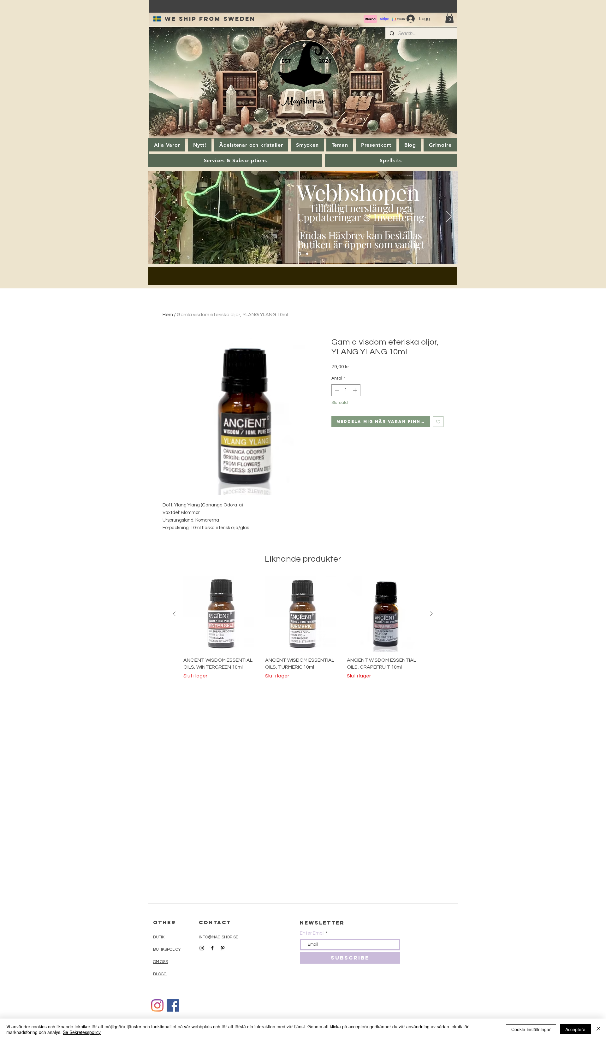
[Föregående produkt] (174, 614)
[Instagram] (157, 1005)
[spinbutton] (346, 390)
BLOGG (160, 974)
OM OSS (160, 962)
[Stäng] (598, 1029)
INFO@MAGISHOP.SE (218, 937)
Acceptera (575, 1029)
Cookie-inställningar (531, 1029)
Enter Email (312, 933)
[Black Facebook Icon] (212, 948)
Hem (168, 314)
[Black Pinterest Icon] (223, 948)
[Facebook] (173, 1005)
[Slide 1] (299, 254)
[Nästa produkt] (431, 614)
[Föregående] (157, 217)
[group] (302, 628)
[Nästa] (449, 217)
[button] (449, 17)
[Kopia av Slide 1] (307, 254)
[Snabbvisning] (221, 614)
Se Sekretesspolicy (82, 1032)
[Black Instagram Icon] (202, 948)
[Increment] (355, 390)
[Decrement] (336, 390)
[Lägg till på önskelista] (438, 421)
